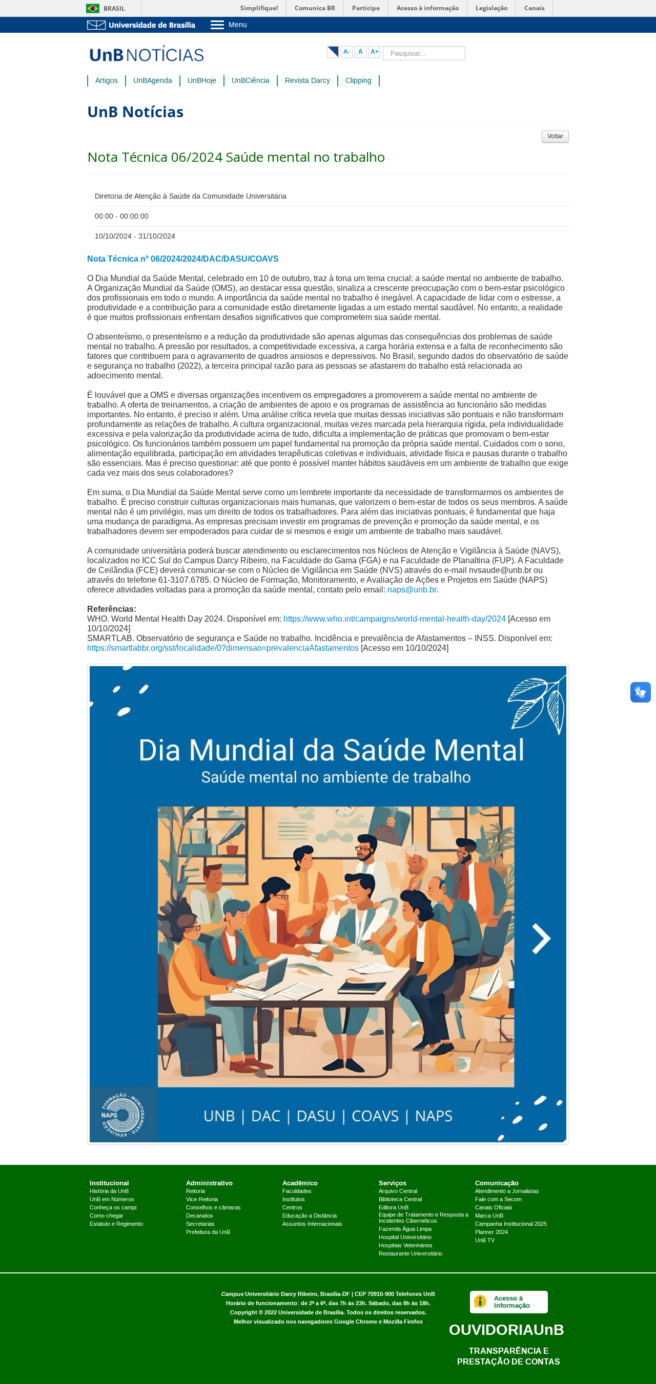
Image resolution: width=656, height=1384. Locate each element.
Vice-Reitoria (202, 1200)
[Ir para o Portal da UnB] (143, 25)
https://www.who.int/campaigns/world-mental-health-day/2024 (394, 618)
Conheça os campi (113, 1208)
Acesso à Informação (512, 1302)
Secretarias (200, 1224)
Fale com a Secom (498, 1200)
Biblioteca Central (400, 1200)
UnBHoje (202, 81)
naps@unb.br (411, 589)
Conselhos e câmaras (213, 1208)
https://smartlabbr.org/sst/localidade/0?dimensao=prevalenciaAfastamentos (223, 648)
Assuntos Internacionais (312, 1224)
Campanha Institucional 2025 (511, 1224)
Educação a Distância (309, 1216)
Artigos (106, 81)
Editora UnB (393, 1208)
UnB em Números (112, 1200)
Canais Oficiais (493, 1208)
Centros (292, 1208)
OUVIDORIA (506, 1329)
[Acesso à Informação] (480, 1302)
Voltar (555, 136)
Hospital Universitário (405, 1237)
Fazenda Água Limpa (405, 1229)
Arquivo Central (398, 1191)
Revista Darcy (307, 81)
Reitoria (195, 1191)
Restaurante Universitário (410, 1254)
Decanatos (199, 1216)
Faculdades (297, 1191)
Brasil (114, 8)
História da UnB (109, 1191)
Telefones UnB (415, 1294)
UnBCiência (251, 81)
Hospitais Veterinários (406, 1246)
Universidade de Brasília (310, 1312)
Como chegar (107, 1216)
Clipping (358, 81)
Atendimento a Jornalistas (507, 1191)
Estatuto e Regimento (116, 1224)
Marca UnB (489, 1216)
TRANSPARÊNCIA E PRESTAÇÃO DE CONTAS (508, 1356)
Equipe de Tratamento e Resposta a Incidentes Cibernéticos (423, 1218)
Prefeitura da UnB (208, 1232)
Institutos (293, 1200)
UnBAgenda (152, 81)
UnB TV (485, 1241)
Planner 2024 (491, 1232)
